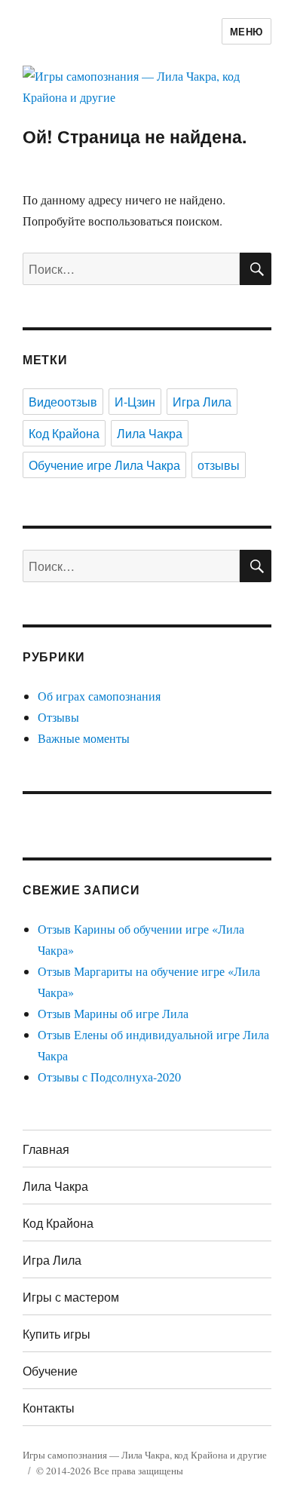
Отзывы (58, 717)
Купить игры (56, 1333)
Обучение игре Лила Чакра (104, 465)
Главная (46, 1149)
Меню (246, 31)
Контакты (49, 1407)
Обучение (50, 1370)
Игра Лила (202, 401)
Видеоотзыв (63, 401)
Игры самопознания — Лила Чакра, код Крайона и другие (145, 1455)
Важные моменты (84, 738)
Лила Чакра (149, 433)
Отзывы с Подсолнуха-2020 (109, 1076)
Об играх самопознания (99, 696)
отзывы (219, 465)
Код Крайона (64, 433)
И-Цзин (135, 401)
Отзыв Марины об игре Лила (113, 1013)
